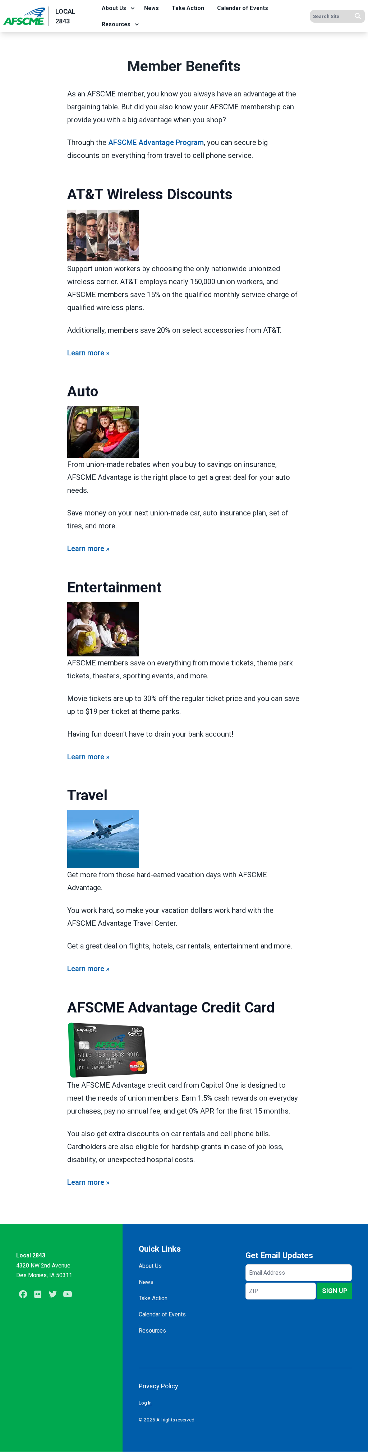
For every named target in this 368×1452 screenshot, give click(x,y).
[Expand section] (132, 8)
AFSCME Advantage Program (156, 142)
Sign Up (334, 1290)
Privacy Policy (158, 1386)
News (151, 8)
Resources (116, 24)
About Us (114, 8)
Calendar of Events (242, 8)
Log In (145, 1403)
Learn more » (88, 353)
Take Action (188, 8)
